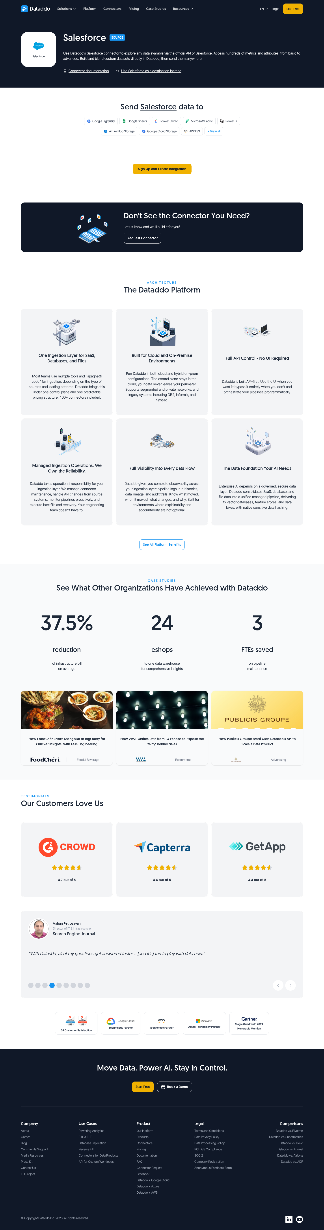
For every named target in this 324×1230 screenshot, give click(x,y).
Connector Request (149, 1168)
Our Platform (145, 1130)
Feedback (143, 1174)
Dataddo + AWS (147, 1192)
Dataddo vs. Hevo (291, 1143)
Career (25, 1137)
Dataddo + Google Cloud (153, 1180)
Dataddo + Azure (148, 1186)
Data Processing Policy (209, 1143)
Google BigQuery (103, 121)
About (25, 1130)
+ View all (213, 131)
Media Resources (32, 1155)
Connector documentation (89, 71)
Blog (24, 1143)
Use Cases (88, 1123)
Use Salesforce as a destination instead (151, 71)
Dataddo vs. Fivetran (289, 1130)
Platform (89, 8)
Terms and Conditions (209, 1130)
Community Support (34, 1149)
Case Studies (156, 8)
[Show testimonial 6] (66, 985)
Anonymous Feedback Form (213, 1168)
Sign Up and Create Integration (162, 169)
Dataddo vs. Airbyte (290, 1155)
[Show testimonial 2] (38, 985)
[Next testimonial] (290, 985)
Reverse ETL (87, 1149)
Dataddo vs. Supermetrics (286, 1137)
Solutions (64, 8)
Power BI (231, 121)
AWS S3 (194, 131)
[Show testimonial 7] (73, 985)
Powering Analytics (91, 1130)
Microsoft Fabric (202, 121)
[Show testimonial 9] (87, 985)
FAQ (139, 1161)
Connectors (112, 8)
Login (275, 9)
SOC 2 (198, 1155)
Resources (181, 8)
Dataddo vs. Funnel (290, 1149)
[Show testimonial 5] (59, 985)
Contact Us (28, 1168)
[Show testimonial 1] (31, 985)
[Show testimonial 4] (52, 985)
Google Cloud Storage (162, 131)
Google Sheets (137, 121)
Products (143, 1137)
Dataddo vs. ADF (292, 1161)
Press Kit (26, 1161)
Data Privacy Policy (206, 1137)
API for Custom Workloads (96, 1161)
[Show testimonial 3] (45, 985)
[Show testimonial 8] (80, 985)
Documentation (147, 1155)
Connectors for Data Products (98, 1155)
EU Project (28, 1174)
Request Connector (142, 238)
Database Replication (92, 1143)
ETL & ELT (85, 1137)
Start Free (293, 9)
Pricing (133, 8)
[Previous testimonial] (278, 985)
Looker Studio (169, 121)
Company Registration (209, 1161)
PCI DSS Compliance (208, 1149)
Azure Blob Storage (121, 131)
